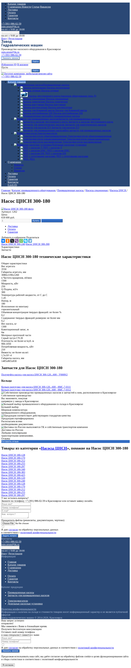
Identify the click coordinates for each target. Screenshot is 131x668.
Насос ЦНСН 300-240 (13, 480)
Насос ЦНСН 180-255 (13, 463)
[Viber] (17, 241)
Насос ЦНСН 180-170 (13, 457)
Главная (6, 190)
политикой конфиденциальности (38, 532)
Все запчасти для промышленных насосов (88, 130)
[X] (12, 241)
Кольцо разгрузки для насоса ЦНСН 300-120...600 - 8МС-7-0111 (36, 387)
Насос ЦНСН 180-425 (13, 475)
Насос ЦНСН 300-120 (13, 478)
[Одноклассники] (8, 241)
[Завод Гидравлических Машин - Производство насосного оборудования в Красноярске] (21, 46)
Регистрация (15, 38)
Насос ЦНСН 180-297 (13, 466)
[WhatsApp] (21, 241)
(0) (12, 185)
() (9, 64)
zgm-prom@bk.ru (10, 26)
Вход (4, 38)
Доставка (13, 9)
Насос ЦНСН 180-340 (13, 469)
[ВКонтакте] (3, 241)
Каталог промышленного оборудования (34, 190)
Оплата (12, 12)
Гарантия (13, 15)
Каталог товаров (17, 4)
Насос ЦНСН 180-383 (13, 472)
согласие (13, 529)
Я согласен (8, 665)
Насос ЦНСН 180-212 (13, 460)
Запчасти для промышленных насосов (79, 119)
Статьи (35, 6)
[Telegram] (30, 241)
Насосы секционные (96, 190)
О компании (15, 6)
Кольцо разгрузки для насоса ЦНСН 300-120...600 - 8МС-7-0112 (36, 389)
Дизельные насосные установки (69, 144)
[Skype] (25, 241)
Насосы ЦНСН (118, 190)
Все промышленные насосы (64, 116)
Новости (26, 6)
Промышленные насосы (56, 84)
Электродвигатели (47, 133)
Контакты (13, 18)
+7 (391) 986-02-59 (11, 23)
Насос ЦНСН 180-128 (13, 455)
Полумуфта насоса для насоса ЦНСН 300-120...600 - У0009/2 (34, 374)
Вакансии (45, 6)
